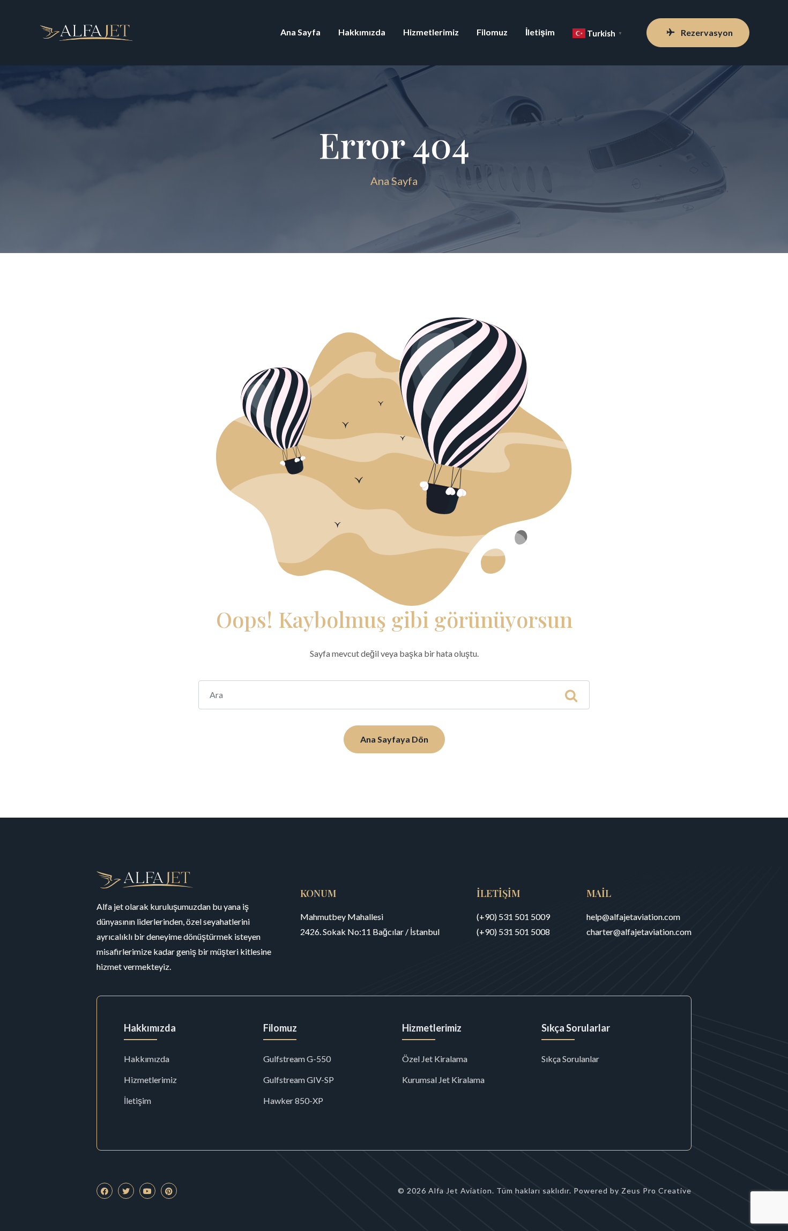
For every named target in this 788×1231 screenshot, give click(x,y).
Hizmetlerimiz (431, 32)
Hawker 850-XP (293, 1100)
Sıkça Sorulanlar (570, 1059)
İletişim (540, 32)
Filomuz (492, 32)
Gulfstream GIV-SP (298, 1079)
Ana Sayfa (300, 32)
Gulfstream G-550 (297, 1059)
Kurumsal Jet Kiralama (443, 1079)
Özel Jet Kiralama (434, 1059)
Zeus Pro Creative (656, 1190)
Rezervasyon (707, 32)
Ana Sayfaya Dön (394, 739)
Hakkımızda (361, 32)
